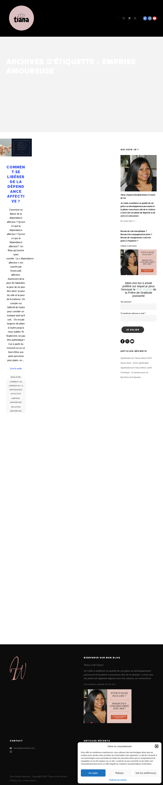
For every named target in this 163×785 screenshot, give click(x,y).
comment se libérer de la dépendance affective (16, 388)
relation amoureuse (16, 409)
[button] (156, 746)
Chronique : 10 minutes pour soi (134, 372)
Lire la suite (16, 368)
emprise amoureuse (16, 400)
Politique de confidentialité (23, 780)
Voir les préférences (145, 773)
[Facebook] (145, 18)
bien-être (16, 377)
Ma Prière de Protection (130, 377)
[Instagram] (150, 18)
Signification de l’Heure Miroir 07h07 (136, 358)
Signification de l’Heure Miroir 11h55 (136, 368)
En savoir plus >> (127, 221)
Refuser (119, 773)
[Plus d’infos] (129, 18)
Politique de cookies (118, 780)
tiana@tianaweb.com (24, 748)
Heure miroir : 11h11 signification (134, 363)
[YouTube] (154, 18)
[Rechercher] (124, 18)
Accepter (93, 773)
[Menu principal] (135, 18)
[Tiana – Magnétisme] (22, 18)
